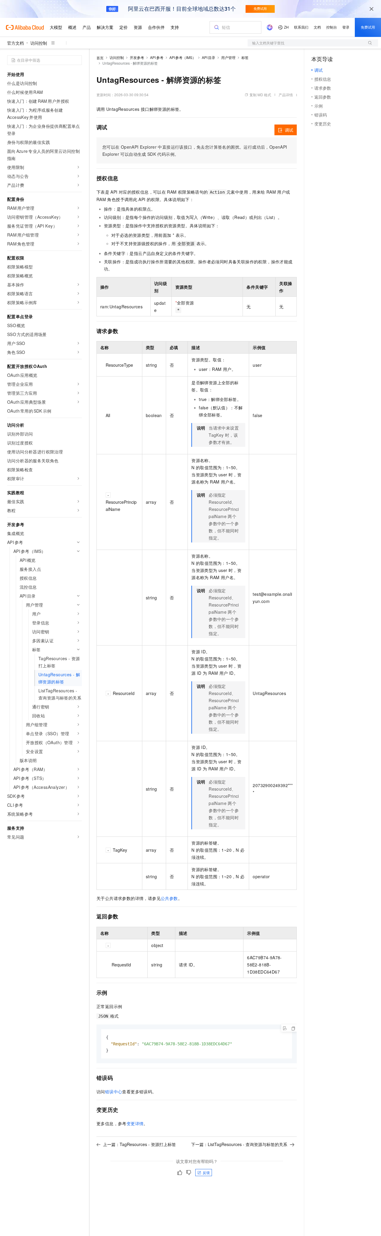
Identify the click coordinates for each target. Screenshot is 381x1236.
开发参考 (137, 57)
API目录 (208, 57)
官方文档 (15, 43)
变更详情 (135, 1123)
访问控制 (38, 43)
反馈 (206, 1172)
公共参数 (169, 898)
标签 (245, 57)
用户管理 (228, 57)
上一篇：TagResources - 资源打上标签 (139, 1144)
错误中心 (113, 1091)
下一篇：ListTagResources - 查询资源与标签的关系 (239, 1144)
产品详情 (286, 94)
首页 (100, 57)
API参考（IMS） (182, 57)
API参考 (156, 57)
